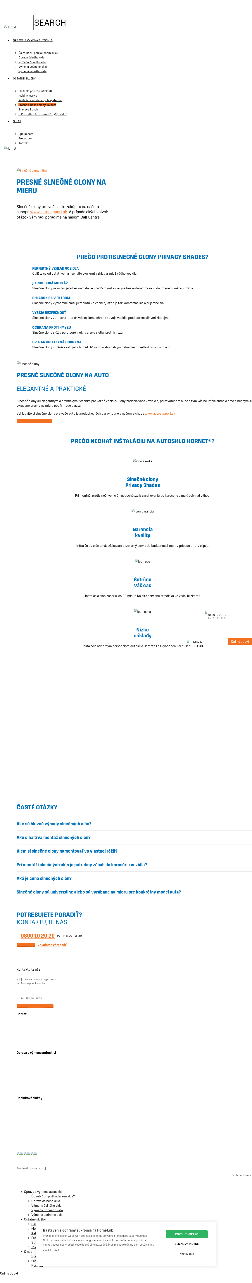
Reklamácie (30, 1042)
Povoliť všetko (187, 1234)
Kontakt (28, 1029)
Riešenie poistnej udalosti (38, 1106)
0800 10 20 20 (38, 935)
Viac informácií (51, 1250)
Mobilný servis (32, 1088)
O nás (27, 1022)
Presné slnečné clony (36, 1126)
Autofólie (29, 1140)
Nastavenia (187, 1253)
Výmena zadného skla (36, 1081)
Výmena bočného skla (36, 1074)
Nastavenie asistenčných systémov (43, 1112)
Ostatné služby (35, 1219)
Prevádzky (30, 1035)
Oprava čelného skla (35, 1060)
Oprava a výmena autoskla (43, 1192)
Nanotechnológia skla (36, 1133)
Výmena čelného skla (36, 1067)
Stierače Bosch (32, 1119)
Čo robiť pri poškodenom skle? (53, 1196)
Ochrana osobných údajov (61, 1168)
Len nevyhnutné (187, 1244)
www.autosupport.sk (48, 211)
